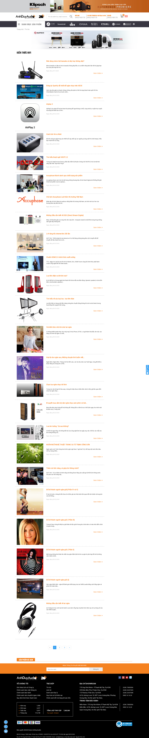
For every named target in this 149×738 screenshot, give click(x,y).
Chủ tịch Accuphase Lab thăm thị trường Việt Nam (64, 197)
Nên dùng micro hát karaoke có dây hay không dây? (65, 61)
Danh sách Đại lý (52, 693)
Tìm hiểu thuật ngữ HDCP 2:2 (57, 157)
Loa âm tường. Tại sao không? (57, 426)
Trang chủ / (20, 29)
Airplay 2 (49, 104)
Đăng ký (96, 669)
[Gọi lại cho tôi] (147, 366)
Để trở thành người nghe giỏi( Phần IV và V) (62, 490)
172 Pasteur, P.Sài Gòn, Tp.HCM (90, 693)
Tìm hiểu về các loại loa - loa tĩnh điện (60, 299)
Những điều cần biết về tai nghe (58, 603)
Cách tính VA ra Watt (53, 134)
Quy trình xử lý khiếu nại (54, 695)
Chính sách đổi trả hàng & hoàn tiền (58, 698)
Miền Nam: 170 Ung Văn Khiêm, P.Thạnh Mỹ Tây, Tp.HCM (99, 704)
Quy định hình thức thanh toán (27, 698)
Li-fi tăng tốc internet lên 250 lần (58, 234)
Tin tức (48, 687)
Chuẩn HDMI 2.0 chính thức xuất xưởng (60, 257)
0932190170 (80, 17)
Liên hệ (48, 690)
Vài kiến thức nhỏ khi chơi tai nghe (59, 327)
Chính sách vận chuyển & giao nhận (28, 695)
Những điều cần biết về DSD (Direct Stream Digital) (65, 215)
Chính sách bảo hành (24, 693)
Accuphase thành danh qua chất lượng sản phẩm (64, 176)
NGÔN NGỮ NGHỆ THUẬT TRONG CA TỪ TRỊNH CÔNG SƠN (68, 445)
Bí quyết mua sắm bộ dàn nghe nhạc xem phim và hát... (66, 403)
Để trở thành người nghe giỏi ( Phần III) (60, 520)
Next (134, 24)
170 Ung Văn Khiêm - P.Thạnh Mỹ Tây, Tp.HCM (95, 687)
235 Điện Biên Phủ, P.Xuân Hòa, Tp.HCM (93, 690)
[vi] (126, 16)
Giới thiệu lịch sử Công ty (25, 687)
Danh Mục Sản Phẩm (32, 24)
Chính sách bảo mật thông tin (27, 690)
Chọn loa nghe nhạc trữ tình (56, 385)
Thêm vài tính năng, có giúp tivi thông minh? (62, 468)
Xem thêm (97, 73)
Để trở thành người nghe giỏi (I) (57, 580)
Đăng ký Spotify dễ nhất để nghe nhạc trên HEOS (64, 86)
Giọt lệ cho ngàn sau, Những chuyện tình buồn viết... (65, 357)
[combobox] (57, 17)
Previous (44, 24)
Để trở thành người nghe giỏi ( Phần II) (60, 550)
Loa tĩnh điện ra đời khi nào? (56, 276)
